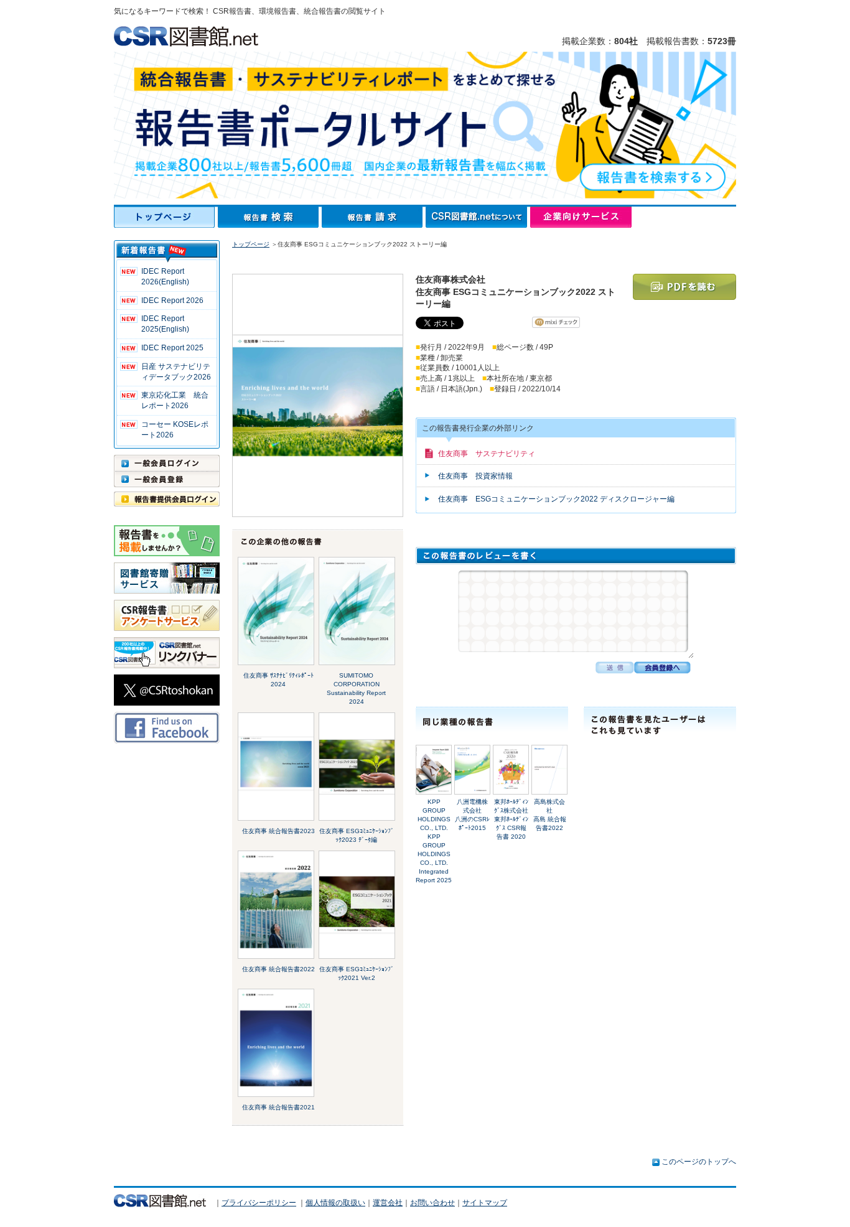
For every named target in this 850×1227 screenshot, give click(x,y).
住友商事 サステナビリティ (486, 453)
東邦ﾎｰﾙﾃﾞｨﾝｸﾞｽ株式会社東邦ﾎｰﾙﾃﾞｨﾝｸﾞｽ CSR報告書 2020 (511, 819)
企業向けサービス (581, 217)
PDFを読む (684, 287)
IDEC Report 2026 (172, 300)
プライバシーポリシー (259, 1202)
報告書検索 (270, 217)
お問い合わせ (432, 1202)
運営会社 (388, 1202)
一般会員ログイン (167, 463)
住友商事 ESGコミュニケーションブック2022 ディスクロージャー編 (556, 499)
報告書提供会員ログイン (167, 499)
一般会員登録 (167, 479)
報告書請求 (374, 217)
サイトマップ (484, 1202)
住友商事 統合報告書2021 (278, 1107)
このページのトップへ (698, 1161)
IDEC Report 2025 (172, 347)
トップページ (166, 217)
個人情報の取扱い (335, 1202)
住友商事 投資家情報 (475, 476)
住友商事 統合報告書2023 (278, 831)
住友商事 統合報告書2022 (278, 969)
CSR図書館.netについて (478, 217)
